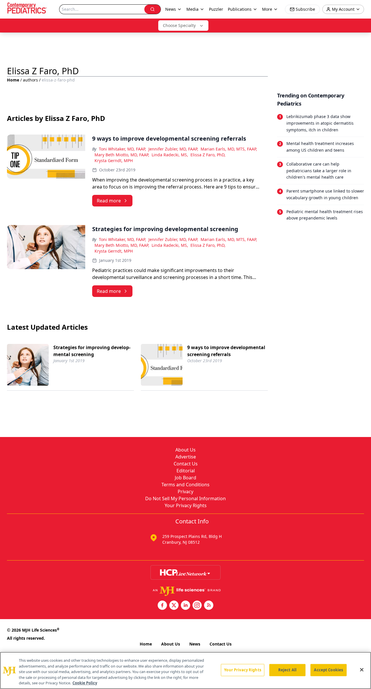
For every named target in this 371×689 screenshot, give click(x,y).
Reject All (287, 669)
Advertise (185, 457)
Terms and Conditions (185, 484)
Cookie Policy (84, 683)
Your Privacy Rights (186, 505)
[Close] (361, 669)
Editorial (186, 470)
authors (30, 80)
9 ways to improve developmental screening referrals (226, 351)
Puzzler (216, 9)
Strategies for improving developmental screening (91, 351)
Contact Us (186, 463)
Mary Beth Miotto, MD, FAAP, (121, 154)
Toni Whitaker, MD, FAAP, (122, 149)
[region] (185, 670)
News (194, 644)
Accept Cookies (328, 669)
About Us (185, 450)
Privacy (185, 491)
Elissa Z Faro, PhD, (207, 154)
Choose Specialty (179, 25)
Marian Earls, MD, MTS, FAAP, (229, 149)
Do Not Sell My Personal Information (185, 498)
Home (13, 80)
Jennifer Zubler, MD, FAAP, (173, 149)
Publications (240, 9)
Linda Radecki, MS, (170, 154)
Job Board (185, 477)
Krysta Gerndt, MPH (113, 160)
